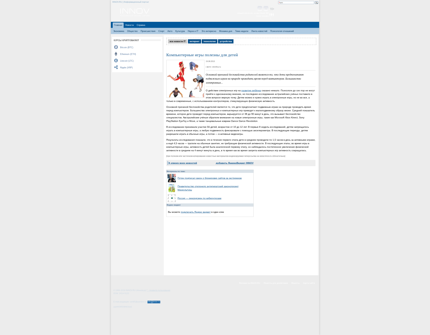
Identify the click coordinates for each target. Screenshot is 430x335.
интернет (194, 41)
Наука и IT (193, 31)
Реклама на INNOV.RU (249, 283)
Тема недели (241, 31)
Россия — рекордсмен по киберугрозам (199, 198)
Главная (118, 25)
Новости (129, 25)
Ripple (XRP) (126, 67)
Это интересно (208, 31)
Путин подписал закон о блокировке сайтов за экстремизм (210, 178)
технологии (209, 41)
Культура (180, 31)
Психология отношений (282, 31)
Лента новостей (259, 31)
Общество (132, 31)
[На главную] (134, 15)
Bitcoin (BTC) (126, 47)
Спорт (161, 31)
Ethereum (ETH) (128, 54)
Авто (169, 31)
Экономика (118, 31)
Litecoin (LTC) (127, 61)
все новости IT (178, 41)
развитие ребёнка (251, 90)
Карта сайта (309, 283)
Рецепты (295, 283)
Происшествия (148, 31)
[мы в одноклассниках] (266, 9)
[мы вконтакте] (260, 9)
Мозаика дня (225, 31)
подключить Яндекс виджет (196, 212)
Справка (141, 25)
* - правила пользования (158, 290)
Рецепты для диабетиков (276, 283)
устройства (226, 41)
